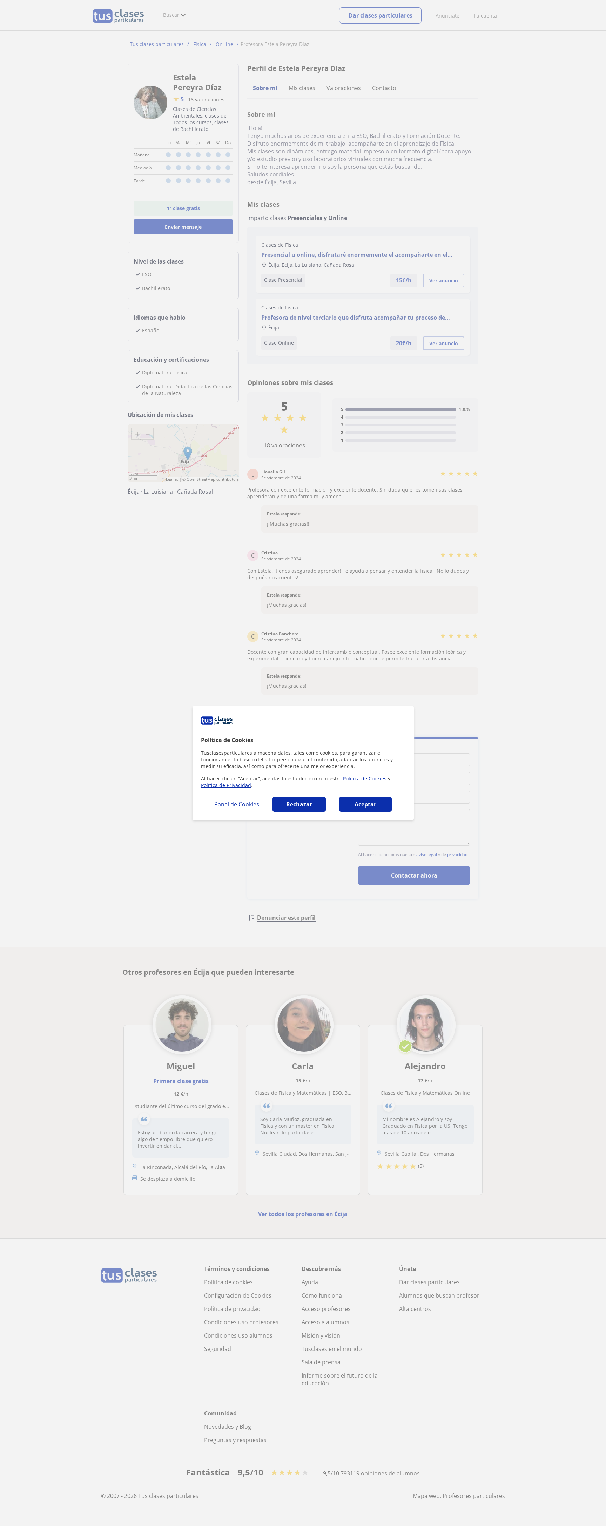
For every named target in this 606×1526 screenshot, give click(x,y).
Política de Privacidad (226, 785)
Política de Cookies (364, 778)
